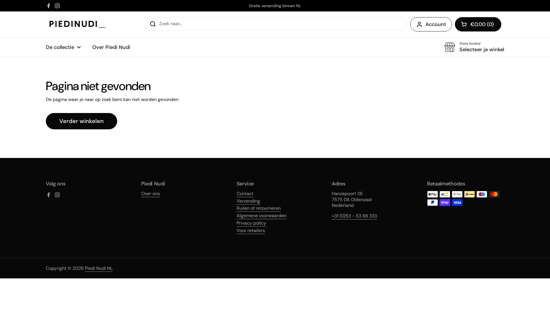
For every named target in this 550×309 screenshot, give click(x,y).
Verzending (248, 201)
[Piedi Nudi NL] (77, 24)
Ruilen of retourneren (259, 208)
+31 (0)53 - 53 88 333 (354, 216)
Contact (245, 194)
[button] (478, 24)
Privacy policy (251, 223)
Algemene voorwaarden (261, 216)
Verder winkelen (81, 121)
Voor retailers (251, 230)
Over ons (150, 194)
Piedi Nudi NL (99, 268)
